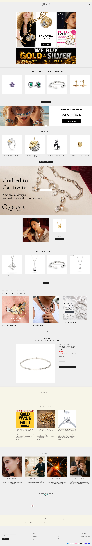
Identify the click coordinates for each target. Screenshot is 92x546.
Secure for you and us (63, 522)
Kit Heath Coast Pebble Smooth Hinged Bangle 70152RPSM (57, 96)
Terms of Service (35, 538)
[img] (46, 494)
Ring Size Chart (59, 531)
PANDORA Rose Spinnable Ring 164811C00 (12, 155)
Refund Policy (35, 536)
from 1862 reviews (45, 495)
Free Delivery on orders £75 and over (29, 522)
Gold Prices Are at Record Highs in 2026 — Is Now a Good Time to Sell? (24, 431)
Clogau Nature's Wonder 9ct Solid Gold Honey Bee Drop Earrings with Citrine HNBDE (79, 96)
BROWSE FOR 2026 (46, 101)
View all (46, 443)
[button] (45, 508)
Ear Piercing (58, 536)
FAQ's (34, 539)
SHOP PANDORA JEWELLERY (46, 161)
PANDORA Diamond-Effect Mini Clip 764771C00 (80, 155)
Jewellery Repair (84, 531)
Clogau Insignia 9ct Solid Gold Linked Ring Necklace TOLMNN (59, 234)
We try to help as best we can (46, 522)
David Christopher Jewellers (65, 344)
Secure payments (63, 521)
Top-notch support (46, 521)
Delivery (34, 533)
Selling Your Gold (59, 538)
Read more (17, 439)
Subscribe (6, 538)
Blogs (57, 533)
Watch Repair (83, 533)
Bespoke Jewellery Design (85, 536)
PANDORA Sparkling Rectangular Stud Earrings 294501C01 (35, 96)
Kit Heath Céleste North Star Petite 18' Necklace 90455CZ (80, 276)
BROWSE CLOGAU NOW (46, 190)
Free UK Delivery (28, 521)
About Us (34, 531)
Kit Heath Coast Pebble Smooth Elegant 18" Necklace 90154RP (35, 276)
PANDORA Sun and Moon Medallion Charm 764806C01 (34, 156)
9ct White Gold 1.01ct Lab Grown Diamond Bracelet (67, 348)
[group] (46, 116)
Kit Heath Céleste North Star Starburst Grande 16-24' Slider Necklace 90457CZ (12, 276)
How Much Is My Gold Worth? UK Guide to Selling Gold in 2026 (45, 431)
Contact (58, 539)
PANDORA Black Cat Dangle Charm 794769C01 (57, 155)
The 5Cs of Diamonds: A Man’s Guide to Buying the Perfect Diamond (67, 431)
